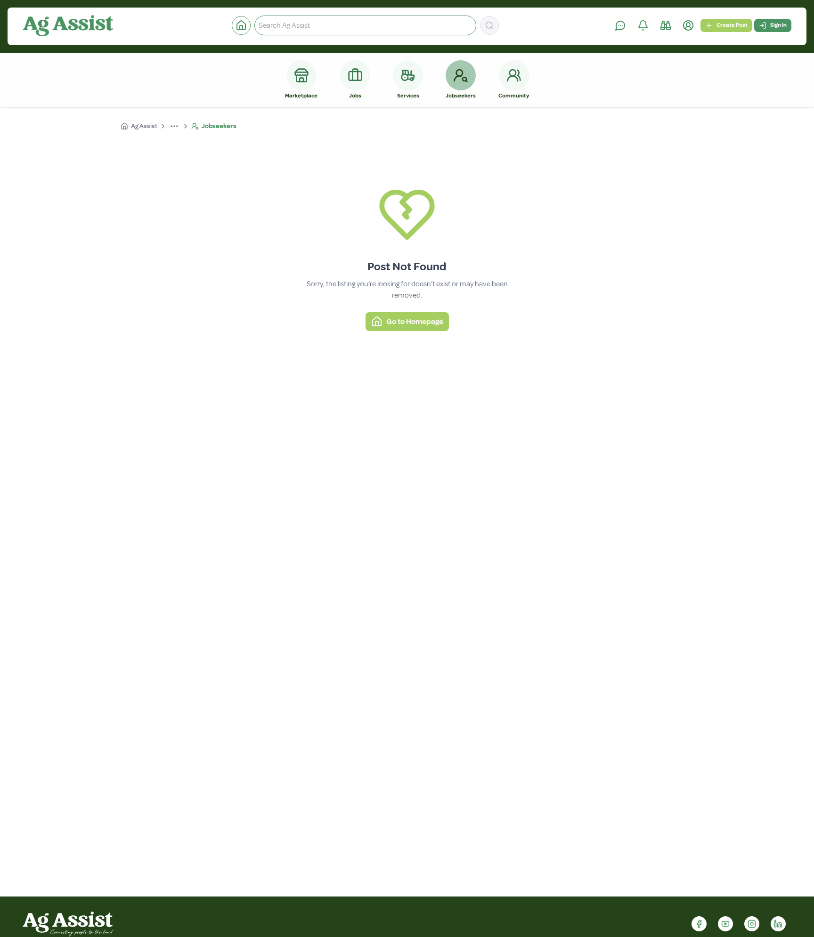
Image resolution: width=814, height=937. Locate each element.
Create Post (732, 25)
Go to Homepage (414, 321)
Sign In (778, 25)
